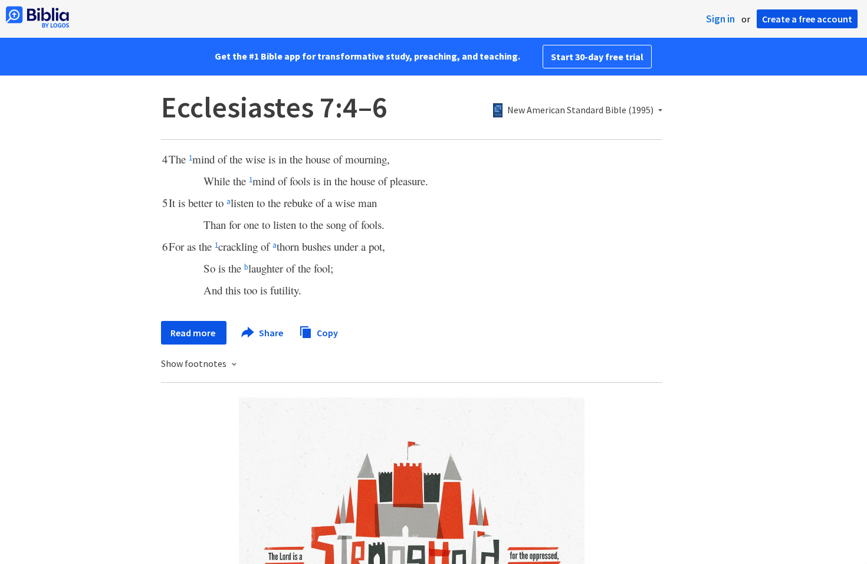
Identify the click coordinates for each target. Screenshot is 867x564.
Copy (326, 332)
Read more (193, 333)
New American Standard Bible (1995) (580, 110)
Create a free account (807, 19)
